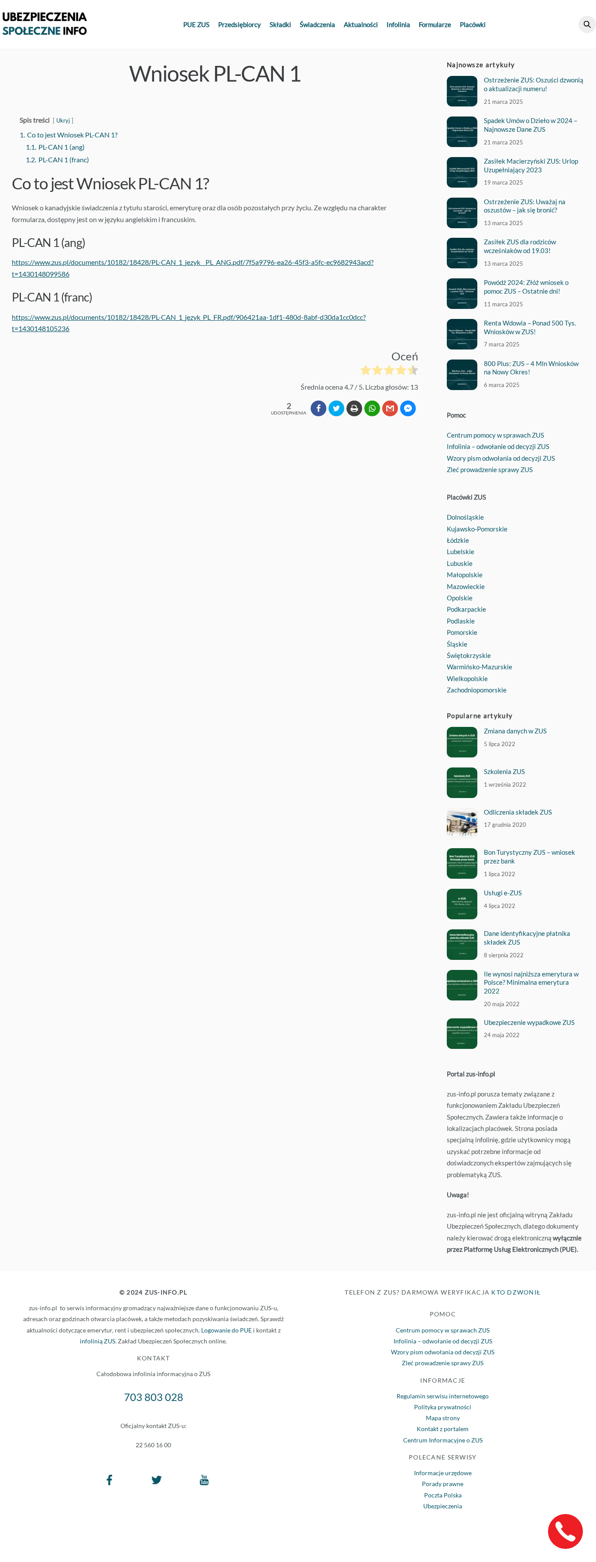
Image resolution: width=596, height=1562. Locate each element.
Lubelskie (460, 551)
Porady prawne (442, 1483)
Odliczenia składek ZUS (518, 812)
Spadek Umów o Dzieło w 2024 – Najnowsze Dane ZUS (530, 124)
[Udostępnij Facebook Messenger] (408, 408)
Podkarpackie (466, 609)
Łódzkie (458, 540)
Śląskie (457, 644)
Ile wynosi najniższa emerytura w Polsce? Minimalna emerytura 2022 (531, 982)
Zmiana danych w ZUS (515, 731)
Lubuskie (460, 563)
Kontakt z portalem (443, 1428)
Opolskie (460, 598)
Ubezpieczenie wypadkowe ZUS (529, 1022)
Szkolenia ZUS (504, 771)
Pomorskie (462, 632)
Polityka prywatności (442, 1407)
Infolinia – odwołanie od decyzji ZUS (498, 446)
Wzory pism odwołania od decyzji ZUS (501, 458)
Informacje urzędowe (443, 1472)
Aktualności (361, 24)
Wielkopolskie (467, 678)
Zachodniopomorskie (477, 690)
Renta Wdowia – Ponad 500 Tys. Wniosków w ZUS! (530, 327)
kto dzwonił (516, 1292)
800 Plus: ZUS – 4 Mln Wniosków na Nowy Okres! (531, 368)
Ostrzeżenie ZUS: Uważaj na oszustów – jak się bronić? (524, 206)
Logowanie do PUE (226, 1330)
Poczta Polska (443, 1495)
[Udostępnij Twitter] (336, 408)
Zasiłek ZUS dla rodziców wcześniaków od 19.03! (520, 246)
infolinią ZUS (97, 1341)
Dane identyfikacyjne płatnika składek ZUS (527, 937)
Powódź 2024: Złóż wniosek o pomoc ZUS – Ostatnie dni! (526, 286)
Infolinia (398, 24)
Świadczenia (317, 24)
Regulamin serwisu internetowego (443, 1396)
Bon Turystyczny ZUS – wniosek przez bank (529, 856)
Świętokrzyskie (469, 655)
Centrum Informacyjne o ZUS (443, 1440)
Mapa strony (443, 1418)
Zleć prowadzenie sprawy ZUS (490, 469)
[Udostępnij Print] (354, 408)
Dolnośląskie (465, 517)
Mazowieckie (466, 586)
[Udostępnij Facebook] (318, 408)
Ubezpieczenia (442, 1506)
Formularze (435, 24)
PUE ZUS (196, 24)
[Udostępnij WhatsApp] (372, 408)
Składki (280, 24)
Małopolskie (465, 575)
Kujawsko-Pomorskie (477, 529)
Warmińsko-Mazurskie (479, 667)
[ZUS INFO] (44, 30)
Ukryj (63, 120)
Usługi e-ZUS (503, 893)
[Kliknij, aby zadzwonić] (565, 1531)
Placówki (473, 24)
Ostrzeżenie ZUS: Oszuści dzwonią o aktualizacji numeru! (533, 84)
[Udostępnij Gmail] (390, 408)
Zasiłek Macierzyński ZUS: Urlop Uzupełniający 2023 (531, 165)
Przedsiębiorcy (239, 24)
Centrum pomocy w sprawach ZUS (495, 435)
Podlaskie (461, 621)
